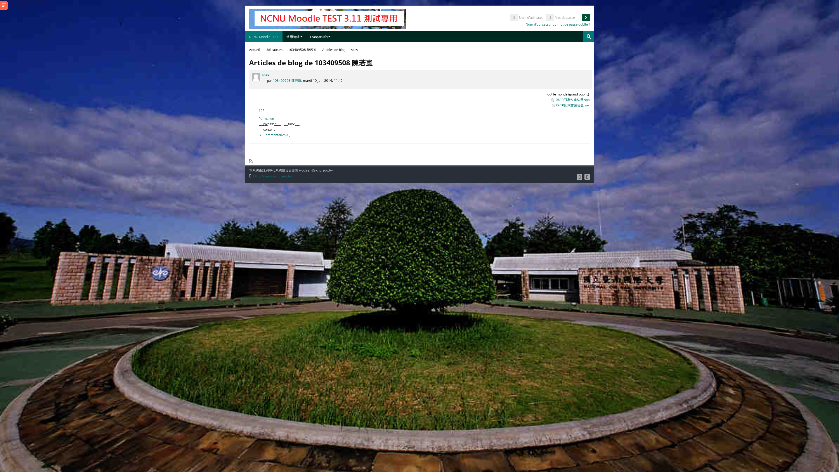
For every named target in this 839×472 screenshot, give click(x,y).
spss (265, 75)
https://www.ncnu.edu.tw (272, 176)
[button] (424, 135)
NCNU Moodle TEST (263, 37)
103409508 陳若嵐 (287, 80)
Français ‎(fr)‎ (319, 37)
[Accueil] (327, 18)
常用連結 (293, 37)
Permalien (266, 118)
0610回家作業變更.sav (573, 105)
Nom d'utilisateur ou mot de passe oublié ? (558, 24)
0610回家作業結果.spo (573, 99)
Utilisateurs (274, 49)
